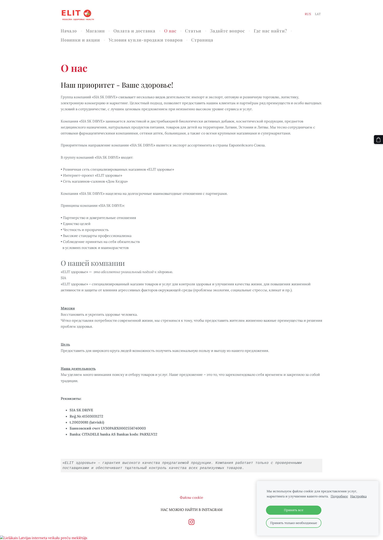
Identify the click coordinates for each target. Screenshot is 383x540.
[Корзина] (378, 139)
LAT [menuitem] (318, 14)
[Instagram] (191, 522)
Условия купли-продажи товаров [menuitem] (146, 40)
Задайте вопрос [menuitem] (227, 31)
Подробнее (339, 496)
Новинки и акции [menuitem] (80, 40)
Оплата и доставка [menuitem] (134, 31)
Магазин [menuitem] (95, 31)
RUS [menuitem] (308, 14)
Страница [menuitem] (202, 40)
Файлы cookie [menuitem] (191, 497)
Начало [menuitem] (69, 31)
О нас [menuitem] (170, 31)
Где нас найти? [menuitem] (270, 31)
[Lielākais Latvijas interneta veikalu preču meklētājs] (43, 538)
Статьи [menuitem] (193, 31)
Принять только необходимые (293, 523)
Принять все (293, 510)
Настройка (358, 496)
